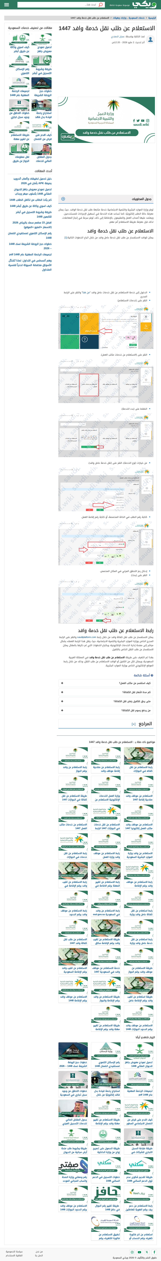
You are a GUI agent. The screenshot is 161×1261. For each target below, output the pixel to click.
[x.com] (146, 1252)
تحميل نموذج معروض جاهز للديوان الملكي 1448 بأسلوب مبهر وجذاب (33, 191)
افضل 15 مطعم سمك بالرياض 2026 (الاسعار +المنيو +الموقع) (32, 225)
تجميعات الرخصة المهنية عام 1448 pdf (30, 254)
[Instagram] (132, 1252)
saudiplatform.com (86, 637)
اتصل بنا (39, 1256)
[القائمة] (6, 4)
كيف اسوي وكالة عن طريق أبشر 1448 (31, 206)
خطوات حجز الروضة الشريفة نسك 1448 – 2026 (30, 246)
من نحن (39, 1252)
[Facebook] (154, 1252)
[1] (65, 237)
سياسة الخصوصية (14, 1252)
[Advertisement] (106, 72)
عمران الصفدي (118, 37)
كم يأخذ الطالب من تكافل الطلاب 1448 (30, 200)
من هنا (86, 292)
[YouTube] (139, 1252)
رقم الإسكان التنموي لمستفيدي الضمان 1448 (30, 235)
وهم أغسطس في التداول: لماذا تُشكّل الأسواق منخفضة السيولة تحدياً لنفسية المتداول (30, 265)
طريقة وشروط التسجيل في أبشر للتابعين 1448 (34, 214)
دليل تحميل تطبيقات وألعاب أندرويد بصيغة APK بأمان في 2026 (32, 181)
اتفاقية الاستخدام (14, 1256)
